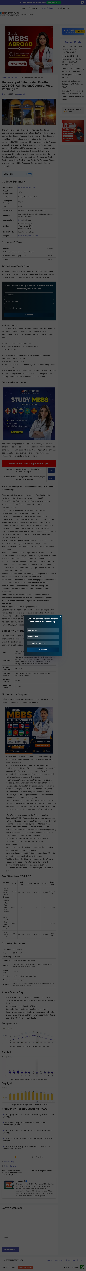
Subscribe (43, 650)
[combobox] (29, 643)
